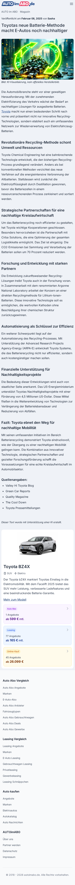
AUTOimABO (11, 832)
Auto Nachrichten (13, 822)
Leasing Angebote (13, 746)
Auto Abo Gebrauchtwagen (18, 717)
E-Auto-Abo (9, 699)
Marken (7, 693)
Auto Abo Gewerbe (14, 729)
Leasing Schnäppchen (15, 781)
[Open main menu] (71, 3)
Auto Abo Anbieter (13, 705)
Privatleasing (10, 769)
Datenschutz (10, 850)
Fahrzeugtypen (11, 711)
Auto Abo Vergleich (16, 680)
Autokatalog (10, 816)
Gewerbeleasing (12, 775)
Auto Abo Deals (12, 723)
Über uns (8, 839)
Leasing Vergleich (15, 739)
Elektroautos (10, 810)
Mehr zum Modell (14, 599)
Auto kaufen (11, 791)
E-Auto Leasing (11, 757)
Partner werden (11, 845)
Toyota (5, 111)
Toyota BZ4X (16, 566)
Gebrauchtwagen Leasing (17, 763)
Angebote (8, 798)
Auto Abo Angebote (14, 687)
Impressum (9, 856)
